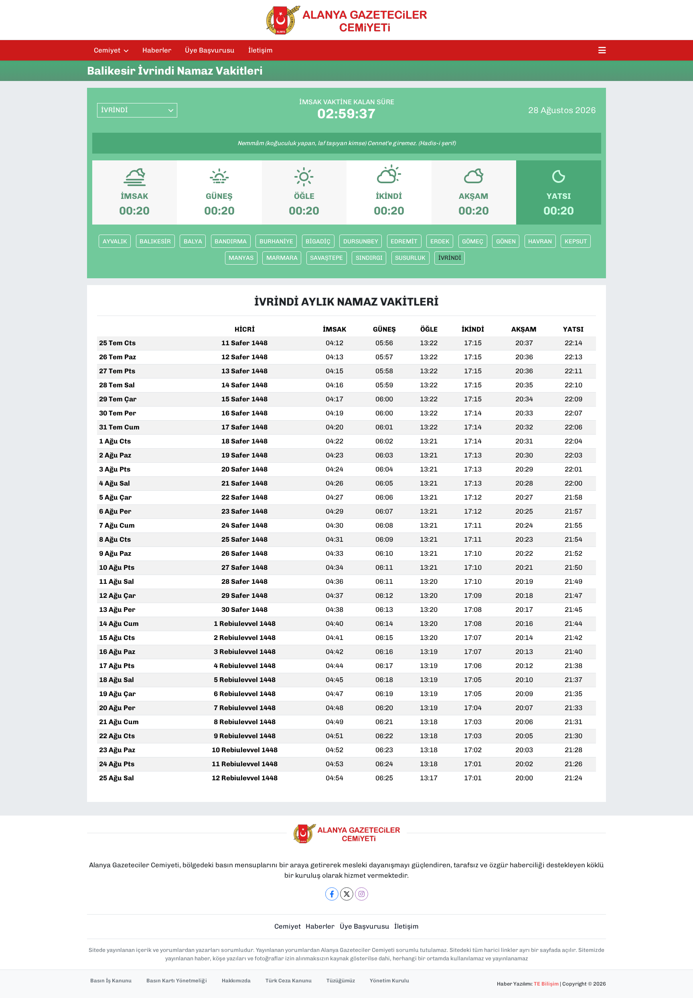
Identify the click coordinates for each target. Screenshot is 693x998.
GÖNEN (506, 241)
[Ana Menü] (602, 50)
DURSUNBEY (360, 241)
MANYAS (241, 257)
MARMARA (282, 257)
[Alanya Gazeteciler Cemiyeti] (346, 20)
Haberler (156, 50)
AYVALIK (115, 241)
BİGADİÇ (318, 241)
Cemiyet (108, 50)
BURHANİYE (276, 241)
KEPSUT (576, 241)
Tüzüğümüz (340, 981)
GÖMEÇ (472, 241)
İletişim (260, 50)
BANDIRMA (231, 241)
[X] (346, 894)
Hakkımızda (236, 981)
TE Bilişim (546, 984)
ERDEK (440, 241)
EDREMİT (404, 241)
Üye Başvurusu (210, 50)
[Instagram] (361, 894)
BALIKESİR (155, 241)
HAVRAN (540, 241)
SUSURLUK (410, 257)
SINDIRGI (369, 257)
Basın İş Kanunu (111, 981)
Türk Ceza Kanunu (288, 981)
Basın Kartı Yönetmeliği (176, 981)
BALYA (193, 241)
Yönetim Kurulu (389, 981)
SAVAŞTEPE (326, 257)
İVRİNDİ (449, 257)
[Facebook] (331, 894)
